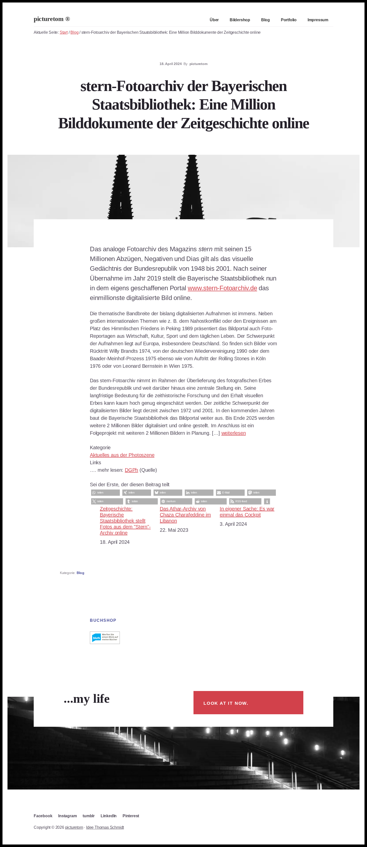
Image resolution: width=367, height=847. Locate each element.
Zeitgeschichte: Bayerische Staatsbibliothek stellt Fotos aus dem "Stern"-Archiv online (125, 521)
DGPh (131, 470)
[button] (105, 493)
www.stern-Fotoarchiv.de (222, 288)
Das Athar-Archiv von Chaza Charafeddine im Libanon (185, 515)
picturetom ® (52, 18)
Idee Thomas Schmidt (105, 827)
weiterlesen (233, 433)
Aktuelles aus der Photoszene (122, 455)
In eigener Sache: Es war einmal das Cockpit (247, 512)
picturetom (74, 827)
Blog (80, 573)
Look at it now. (225, 703)
